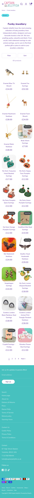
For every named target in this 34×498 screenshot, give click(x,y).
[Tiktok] (19, 266)
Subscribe (17, 260)
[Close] (30, 235)
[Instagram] (17, 266)
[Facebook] (14, 266)
